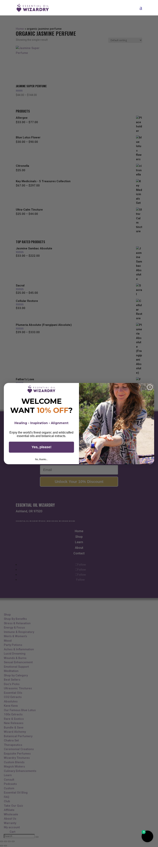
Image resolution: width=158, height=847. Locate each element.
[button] (147, 836)
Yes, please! (41, 447)
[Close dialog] (150, 387)
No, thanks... (41, 459)
